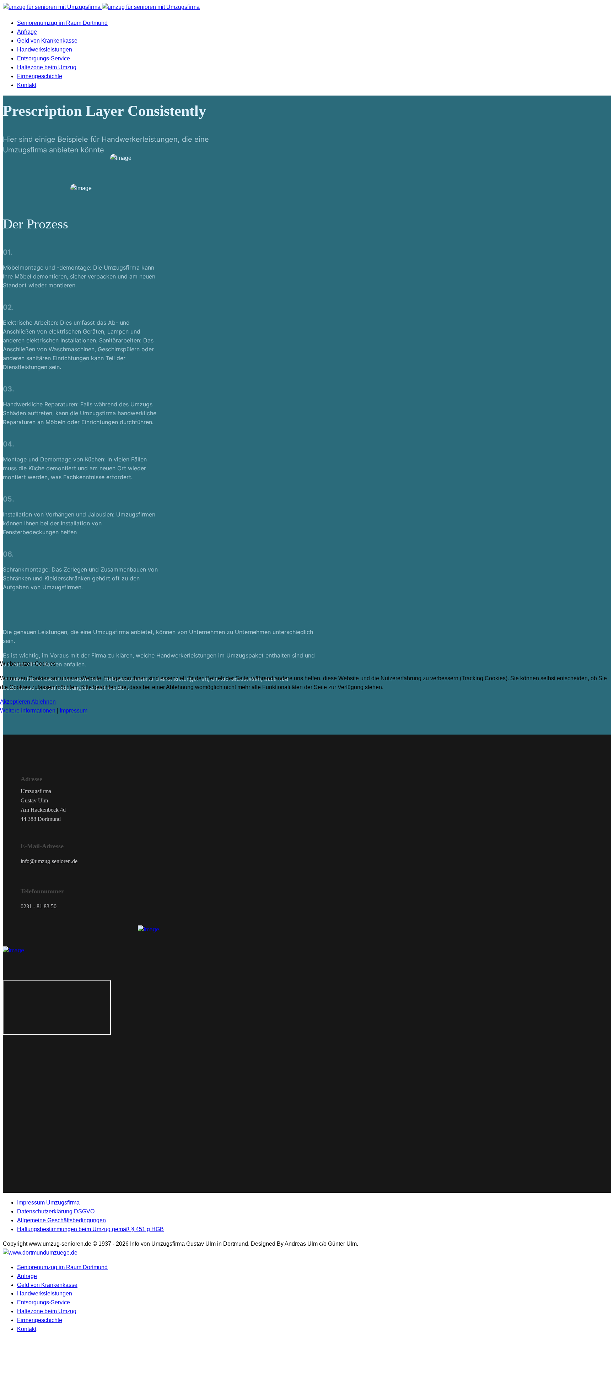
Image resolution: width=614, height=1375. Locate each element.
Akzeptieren (15, 702)
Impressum (73, 711)
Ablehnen (43, 702)
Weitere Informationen (27, 711)
